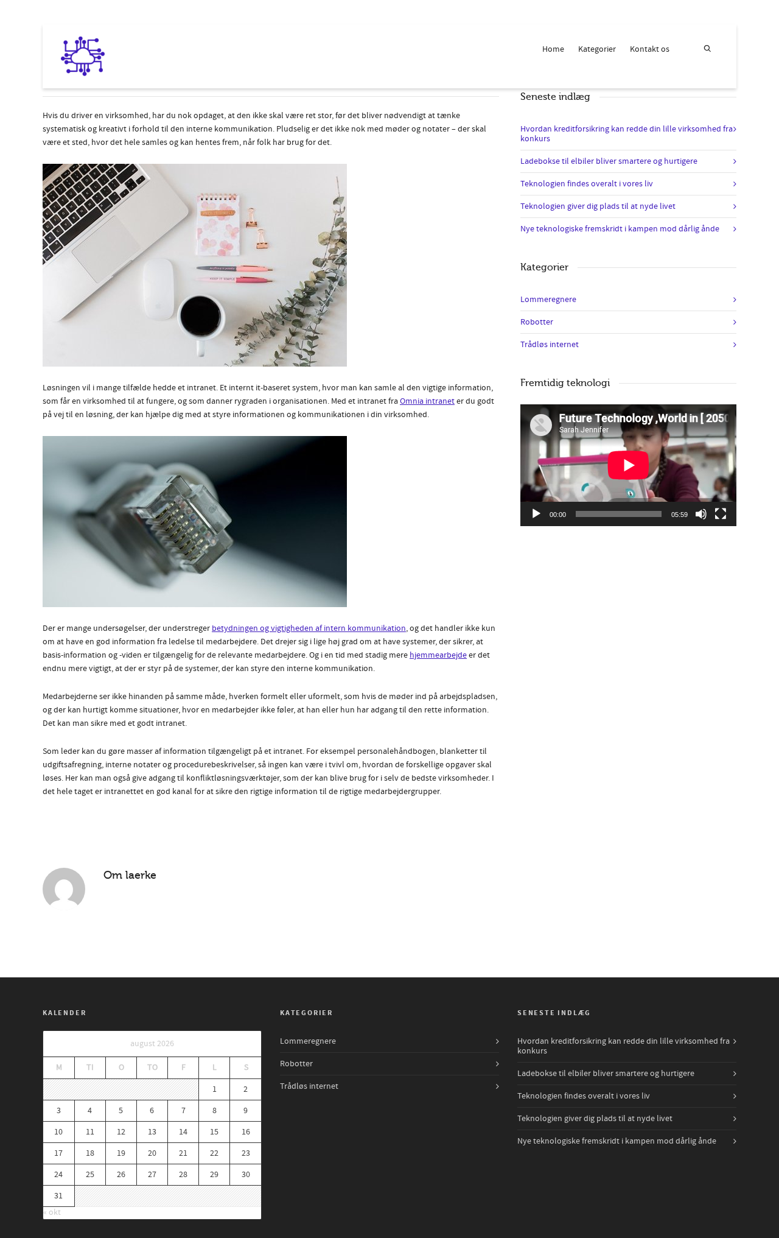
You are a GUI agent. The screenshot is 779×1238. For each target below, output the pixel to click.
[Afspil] (536, 514)
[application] (628, 465)
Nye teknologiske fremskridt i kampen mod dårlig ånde (619, 228)
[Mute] (701, 514)
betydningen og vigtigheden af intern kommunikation (309, 628)
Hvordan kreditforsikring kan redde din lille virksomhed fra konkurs (626, 134)
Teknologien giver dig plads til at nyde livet (598, 206)
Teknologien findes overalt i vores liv (586, 183)
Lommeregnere (548, 299)
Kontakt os (649, 49)
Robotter (536, 322)
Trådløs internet (549, 344)
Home (553, 49)
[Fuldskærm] (720, 514)
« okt (52, 1212)
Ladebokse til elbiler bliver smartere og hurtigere (608, 161)
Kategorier (597, 49)
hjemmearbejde (438, 655)
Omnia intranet (427, 401)
